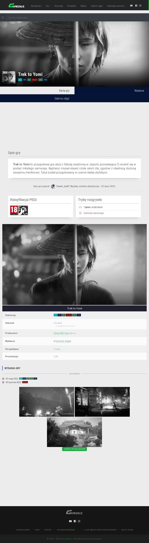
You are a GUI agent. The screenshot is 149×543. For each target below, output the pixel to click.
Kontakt (48, 530)
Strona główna (23, 530)
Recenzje (59, 5)
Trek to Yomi (30, 74)
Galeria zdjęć (62, 98)
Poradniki (71, 5)
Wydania (139, 90)
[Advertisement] (74, 124)
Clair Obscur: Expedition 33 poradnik (100, 530)
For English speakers (66, 530)
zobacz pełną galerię (74, 449)
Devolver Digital (63, 341)
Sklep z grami (127, 530)
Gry (47, 5)
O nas (37, 530)
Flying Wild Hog (61, 333)
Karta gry (64, 90)
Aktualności (36, 5)
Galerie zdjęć (97, 5)
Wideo (83, 5)
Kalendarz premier (116, 5)
